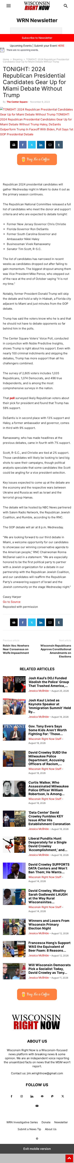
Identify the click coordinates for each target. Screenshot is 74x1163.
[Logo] (37, 1030)
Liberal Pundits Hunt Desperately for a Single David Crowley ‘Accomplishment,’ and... (47, 844)
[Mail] (42, 1096)
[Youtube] (37, 1106)
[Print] (14, 145)
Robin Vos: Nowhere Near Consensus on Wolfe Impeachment (16, 649)
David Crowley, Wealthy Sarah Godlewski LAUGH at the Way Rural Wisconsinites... (48, 896)
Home (6, 59)
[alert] (37, 50)
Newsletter (61, 1122)
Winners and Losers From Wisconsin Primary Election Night (48, 924)
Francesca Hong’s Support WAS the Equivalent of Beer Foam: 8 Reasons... (49, 946)
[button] (8, 5)
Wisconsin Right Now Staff (44, 738)
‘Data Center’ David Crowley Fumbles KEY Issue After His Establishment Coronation (49, 818)
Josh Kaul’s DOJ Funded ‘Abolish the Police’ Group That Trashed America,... (48, 682)
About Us (50, 1129)
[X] (32, 145)
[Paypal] (52, 1096)
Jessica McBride (38, 690)
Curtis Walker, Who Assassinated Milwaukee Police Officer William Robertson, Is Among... (48, 788)
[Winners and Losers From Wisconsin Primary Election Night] (14, 927)
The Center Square (17, 101)
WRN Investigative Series (22, 1122)
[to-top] (69, 1157)
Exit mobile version (37, 1149)
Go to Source (11, 602)
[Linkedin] (41, 145)
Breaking (17, 59)
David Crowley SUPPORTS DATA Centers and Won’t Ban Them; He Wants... (48, 868)
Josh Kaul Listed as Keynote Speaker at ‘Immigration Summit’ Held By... (49, 706)
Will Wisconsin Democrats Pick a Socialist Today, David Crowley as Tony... (49, 969)
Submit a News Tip (29, 1129)
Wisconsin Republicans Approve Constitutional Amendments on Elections (55, 651)
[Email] (50, 145)
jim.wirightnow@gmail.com (45, 1073)
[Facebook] (23, 145)
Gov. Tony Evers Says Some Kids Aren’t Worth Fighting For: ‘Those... (47, 730)
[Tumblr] (59, 145)
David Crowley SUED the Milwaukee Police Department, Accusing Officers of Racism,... (47, 758)
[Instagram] (21, 1096)
